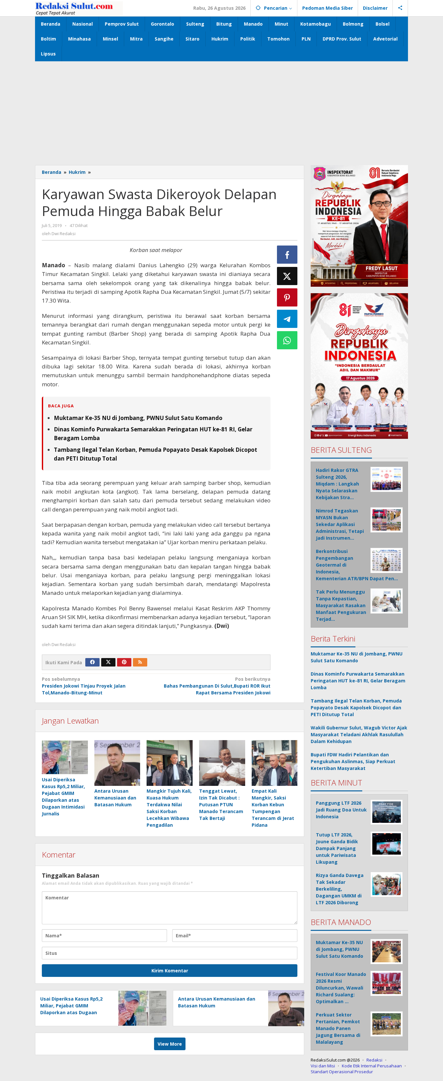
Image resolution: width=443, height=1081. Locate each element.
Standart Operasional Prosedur (342, 1072)
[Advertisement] (221, 110)
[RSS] (140, 662)
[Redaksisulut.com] (79, 8)
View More (170, 1044)
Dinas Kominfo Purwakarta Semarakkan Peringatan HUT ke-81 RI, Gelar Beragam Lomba (358, 681)
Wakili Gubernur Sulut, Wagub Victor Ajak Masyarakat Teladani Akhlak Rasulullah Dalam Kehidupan (359, 734)
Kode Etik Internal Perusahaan (372, 1066)
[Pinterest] (124, 662)
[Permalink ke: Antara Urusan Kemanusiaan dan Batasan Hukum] (117, 763)
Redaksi (374, 1060)
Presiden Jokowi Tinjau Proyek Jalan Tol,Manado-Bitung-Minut (84, 686)
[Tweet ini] (287, 276)
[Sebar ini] (287, 255)
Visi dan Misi (323, 1066)
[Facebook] (92, 662)
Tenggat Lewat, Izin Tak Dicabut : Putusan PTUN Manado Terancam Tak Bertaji (221, 804)
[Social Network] (400, 8)
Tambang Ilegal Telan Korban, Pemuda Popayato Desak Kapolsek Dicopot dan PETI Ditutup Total (356, 707)
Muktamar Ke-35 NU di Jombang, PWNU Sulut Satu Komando (138, 418)
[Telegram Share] (287, 319)
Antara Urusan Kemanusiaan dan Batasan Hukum (115, 798)
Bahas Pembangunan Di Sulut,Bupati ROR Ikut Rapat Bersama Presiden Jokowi (217, 686)
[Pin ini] (287, 297)
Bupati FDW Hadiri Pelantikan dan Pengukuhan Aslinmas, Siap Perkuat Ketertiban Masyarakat (353, 761)
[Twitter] (108, 662)
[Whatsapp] (287, 340)
